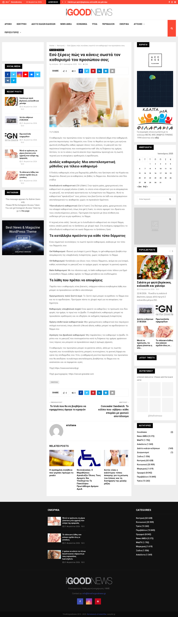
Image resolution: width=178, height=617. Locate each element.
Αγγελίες (138, 24)
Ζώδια (140, 456)
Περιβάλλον (108, 24)
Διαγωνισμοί (143, 452)
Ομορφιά (124, 24)
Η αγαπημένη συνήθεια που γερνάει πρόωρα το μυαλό (61, 473)
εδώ (157, 138)
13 (139, 173)
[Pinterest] (98, 601)
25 (165, 178)
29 (150, 183)
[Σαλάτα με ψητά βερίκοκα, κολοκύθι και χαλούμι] (11, 101)
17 (160, 173)
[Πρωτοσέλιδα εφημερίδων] (11, 137)
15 (150, 173)
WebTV (140, 440)
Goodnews (142, 432)
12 (170, 169)
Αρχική (8, 24)
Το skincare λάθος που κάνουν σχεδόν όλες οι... (164, 343)
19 (170, 173)
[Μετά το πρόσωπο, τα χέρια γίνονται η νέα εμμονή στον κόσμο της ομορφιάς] (11, 153)
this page (25, 211)
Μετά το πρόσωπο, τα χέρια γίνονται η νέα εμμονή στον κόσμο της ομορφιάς (29, 154)
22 (150, 178)
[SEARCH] (170, 199)
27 (139, 183)
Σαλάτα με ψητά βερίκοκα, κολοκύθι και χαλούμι (87, 2)
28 (145, 183)
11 (165, 169)
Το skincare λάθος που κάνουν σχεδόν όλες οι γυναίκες (29, 175)
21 (145, 178)
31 (160, 183)
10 (160, 169)
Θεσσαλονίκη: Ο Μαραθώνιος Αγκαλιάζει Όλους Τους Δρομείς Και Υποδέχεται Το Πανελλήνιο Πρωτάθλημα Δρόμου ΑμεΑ (89, 479)
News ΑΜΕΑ (66, 24)
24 (160, 178)
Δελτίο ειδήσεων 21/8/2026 (26, 118)
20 (139, 178)
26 (170, 178)
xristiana (55, 64)
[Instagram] (89, 601)
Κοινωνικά (82, 24)
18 (165, 173)
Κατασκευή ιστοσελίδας (97, 614)
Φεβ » (145, 186)
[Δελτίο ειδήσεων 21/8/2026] (11, 120)
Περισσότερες (12, 32)
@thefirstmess (155, 415)
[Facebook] (80, 601)
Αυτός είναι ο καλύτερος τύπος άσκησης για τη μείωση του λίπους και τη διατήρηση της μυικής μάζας (116, 477)
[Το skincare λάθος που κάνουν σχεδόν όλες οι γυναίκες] (11, 175)
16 (155, 173)
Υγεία (94, 24)
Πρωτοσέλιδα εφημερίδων (25, 135)
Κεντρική (21, 24)
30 (155, 183)
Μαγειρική (142, 469)
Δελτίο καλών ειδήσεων (43, 24)
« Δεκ (139, 186)
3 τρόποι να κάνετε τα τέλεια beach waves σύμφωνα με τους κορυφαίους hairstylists (74, 555)
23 (155, 178)
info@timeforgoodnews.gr (94, 593)
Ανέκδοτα (141, 444)
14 (145, 173)
